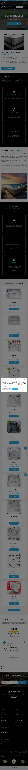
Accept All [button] (14, 388)
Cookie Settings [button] (6, 388)
